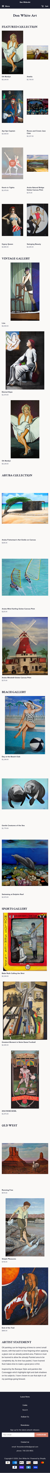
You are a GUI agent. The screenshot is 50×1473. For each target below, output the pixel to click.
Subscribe (41, 1435)
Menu (7, 6)
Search (25, 1410)
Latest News (25, 1397)
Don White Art (25, 15)
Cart (46, 6)
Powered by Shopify (38, 1458)
